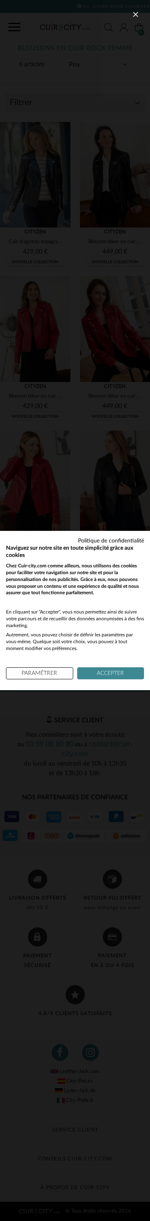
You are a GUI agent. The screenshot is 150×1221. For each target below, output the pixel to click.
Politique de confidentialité (111, 541)
